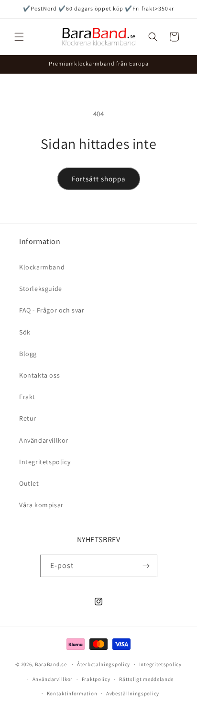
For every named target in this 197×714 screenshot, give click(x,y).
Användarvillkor (43, 440)
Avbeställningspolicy (132, 693)
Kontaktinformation (72, 693)
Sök (25, 332)
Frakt (27, 396)
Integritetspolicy (44, 461)
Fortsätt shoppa (99, 178)
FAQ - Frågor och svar (52, 310)
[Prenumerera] (146, 566)
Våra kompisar (41, 505)
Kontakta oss (39, 375)
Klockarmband (42, 267)
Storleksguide (40, 288)
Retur (27, 418)
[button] (19, 36)
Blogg (28, 353)
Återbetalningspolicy (103, 664)
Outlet (29, 483)
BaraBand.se (51, 664)
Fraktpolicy (96, 679)
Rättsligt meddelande (146, 679)
